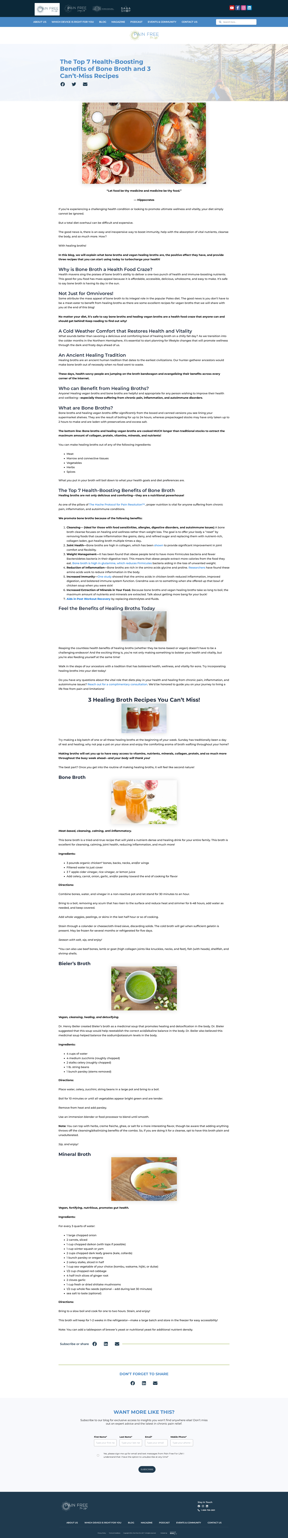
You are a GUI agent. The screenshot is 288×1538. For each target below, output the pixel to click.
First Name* (100, 1437)
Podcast (136, 21)
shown (158, 545)
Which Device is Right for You (73, 21)
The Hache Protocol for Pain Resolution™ (117, 504)
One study (105, 576)
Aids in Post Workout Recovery (89, 599)
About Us (39, 21)
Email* (148, 1437)
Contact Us (189, 21)
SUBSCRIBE (147, 1469)
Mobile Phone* (179, 1437)
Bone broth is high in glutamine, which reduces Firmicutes (112, 563)
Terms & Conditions (114, 1533)
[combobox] (236, 22)
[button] (62, 84)
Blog (102, 21)
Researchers (197, 567)
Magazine (118, 21)
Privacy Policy (102, 1533)
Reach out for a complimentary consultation (117, 684)
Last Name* (126, 1437)
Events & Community (162, 21)
